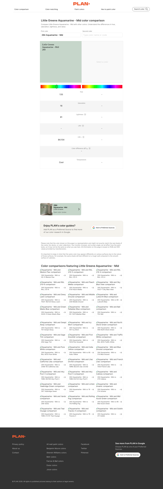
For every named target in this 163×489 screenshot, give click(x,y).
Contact (15, 453)
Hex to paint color (108, 9)
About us (16, 448)
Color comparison (21, 9)
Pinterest (84, 453)
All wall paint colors (55, 444)
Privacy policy (18, 444)
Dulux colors (52, 465)
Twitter (84, 448)
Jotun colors (52, 469)
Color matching (51, 9)
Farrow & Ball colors (55, 461)
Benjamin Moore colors (56, 448)
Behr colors (51, 457)
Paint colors (79, 9)
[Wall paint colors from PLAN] (81, 4)
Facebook (85, 444)
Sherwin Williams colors (56, 453)
